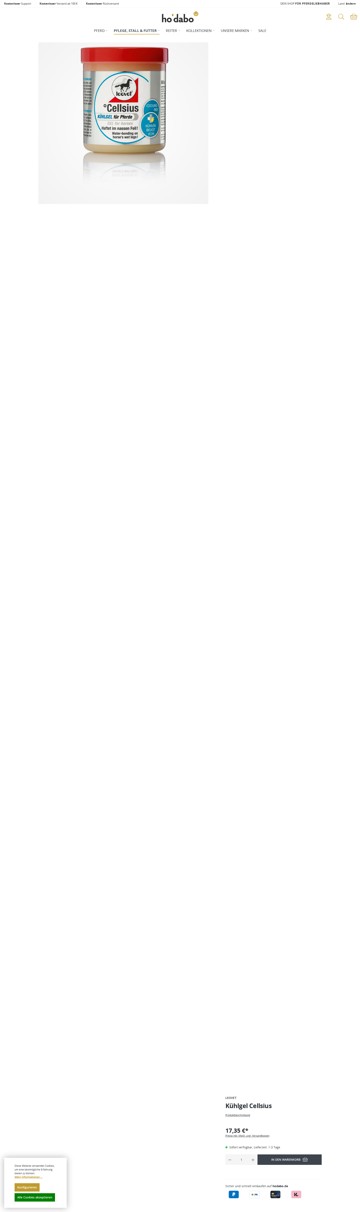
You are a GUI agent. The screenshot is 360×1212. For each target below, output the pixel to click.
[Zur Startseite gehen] (180, 16)
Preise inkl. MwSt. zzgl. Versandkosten (247, 1136)
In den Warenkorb (285, 1160)
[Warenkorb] (354, 17)
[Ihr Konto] (328, 17)
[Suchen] (341, 17)
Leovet (230, 1098)
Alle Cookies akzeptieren (34, 1197)
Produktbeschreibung (237, 1115)
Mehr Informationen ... (28, 1177)
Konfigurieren (27, 1187)
